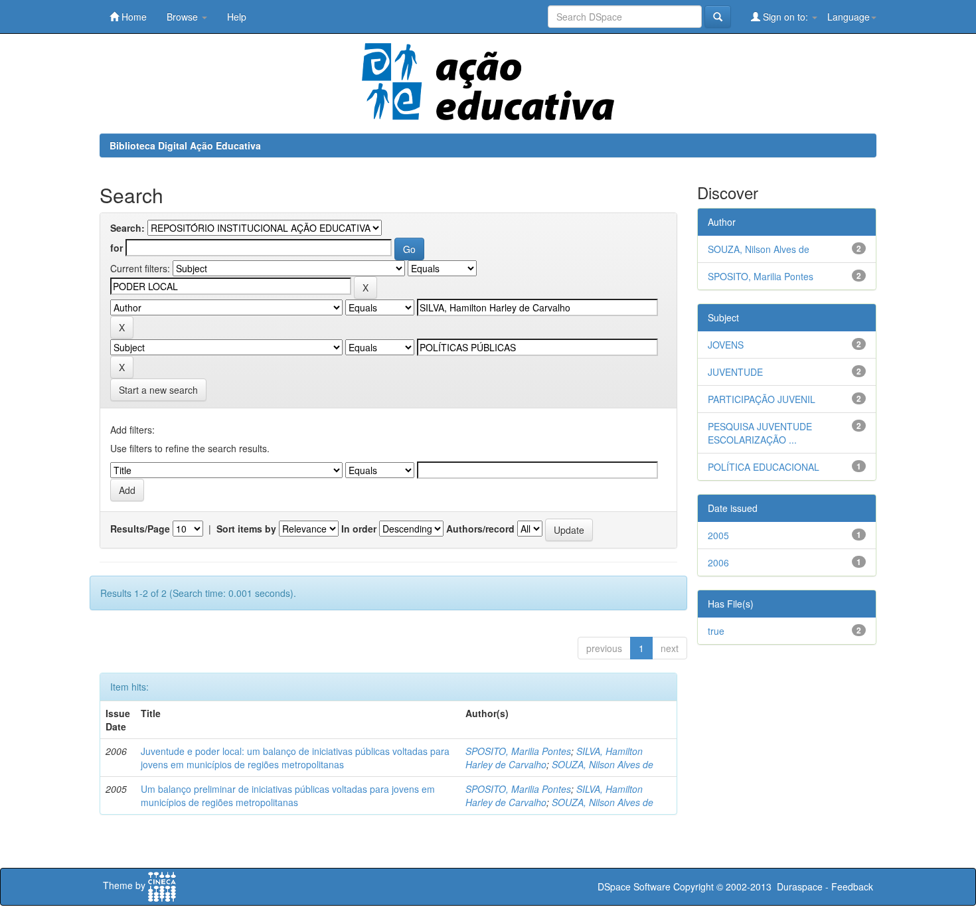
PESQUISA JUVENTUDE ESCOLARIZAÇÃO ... (760, 433)
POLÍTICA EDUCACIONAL (763, 466)
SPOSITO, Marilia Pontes (518, 751)
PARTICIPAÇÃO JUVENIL (761, 399)
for (116, 247)
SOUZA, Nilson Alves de (602, 764)
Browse (184, 16)
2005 (718, 535)
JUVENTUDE (735, 371)
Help (236, 16)
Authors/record (480, 528)
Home (133, 16)
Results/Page (140, 528)
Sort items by (246, 528)
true (716, 630)
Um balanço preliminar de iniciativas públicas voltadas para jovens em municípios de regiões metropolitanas (288, 795)
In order (358, 528)
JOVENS (726, 344)
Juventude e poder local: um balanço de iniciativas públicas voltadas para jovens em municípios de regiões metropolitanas (295, 757)
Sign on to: (785, 16)
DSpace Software (634, 886)
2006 (718, 562)
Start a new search (158, 389)
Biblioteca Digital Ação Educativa (185, 145)
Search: (127, 227)
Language (848, 16)
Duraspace (800, 886)
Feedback (852, 886)
